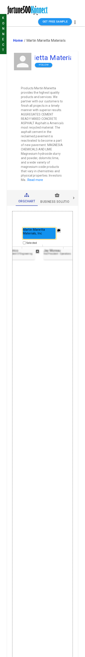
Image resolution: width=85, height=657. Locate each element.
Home (18, 40)
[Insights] (59, 231)
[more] (75, 22)
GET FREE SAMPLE (55, 21)
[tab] (27, 198)
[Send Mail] (37, 251)
